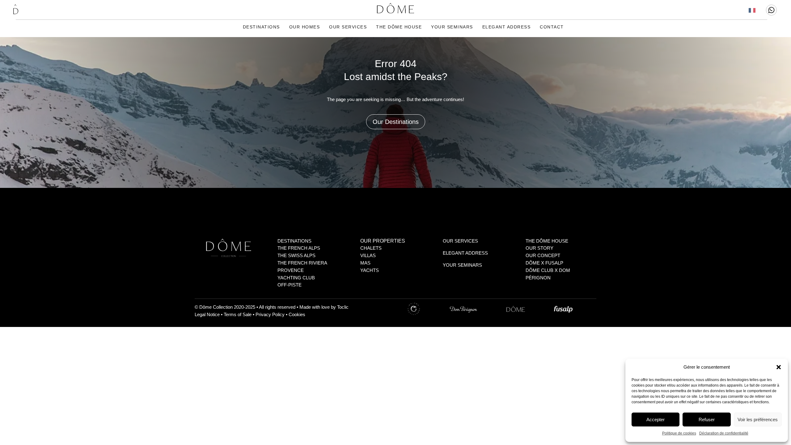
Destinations (261, 26)
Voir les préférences (758, 419)
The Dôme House (399, 26)
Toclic (343, 307)
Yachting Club (296, 277)
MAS (365, 262)
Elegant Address (506, 26)
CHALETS (371, 248)
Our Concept (543, 255)
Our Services (348, 26)
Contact (552, 26)
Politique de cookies (679, 433)
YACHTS (369, 270)
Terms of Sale (238, 314)
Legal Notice (207, 314)
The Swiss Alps (296, 255)
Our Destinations (396, 121)
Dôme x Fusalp (544, 262)
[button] (779, 367)
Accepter (655, 419)
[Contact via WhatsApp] (771, 10)
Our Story (539, 248)
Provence (290, 270)
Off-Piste (289, 284)
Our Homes (304, 26)
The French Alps (298, 248)
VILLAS (368, 255)
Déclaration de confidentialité (723, 433)
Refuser (707, 419)
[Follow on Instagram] (425, 309)
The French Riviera (302, 262)
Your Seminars (452, 26)
